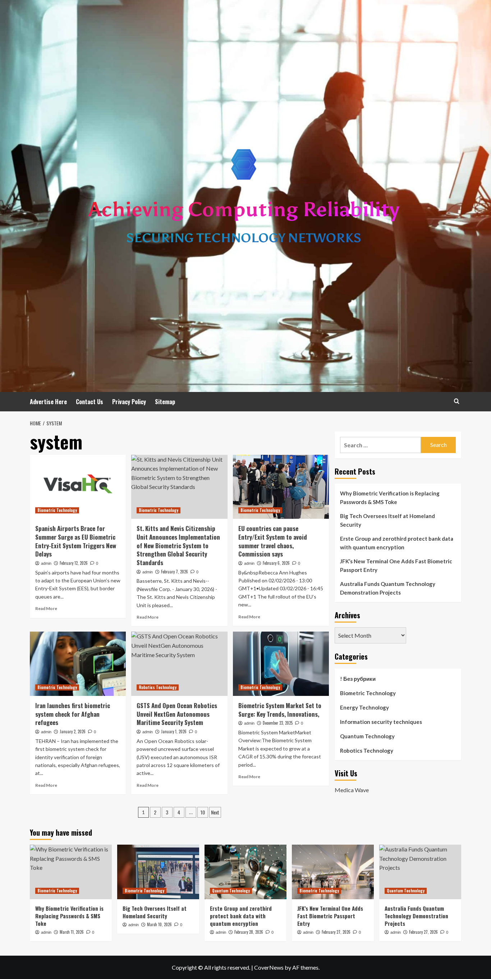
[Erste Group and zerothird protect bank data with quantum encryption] (245, 872)
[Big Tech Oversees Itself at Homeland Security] (158, 872)
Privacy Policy (129, 401)
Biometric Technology (57, 510)
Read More (46, 608)
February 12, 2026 (74, 563)
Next (215, 812)
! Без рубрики (358, 678)
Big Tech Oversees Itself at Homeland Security (387, 520)
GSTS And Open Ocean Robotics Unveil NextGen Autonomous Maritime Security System (177, 714)
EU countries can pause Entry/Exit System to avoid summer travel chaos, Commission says (272, 541)
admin (46, 563)
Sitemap (165, 401)
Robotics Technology (157, 687)
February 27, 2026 (336, 932)
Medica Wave (352, 789)
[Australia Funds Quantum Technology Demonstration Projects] (420, 872)
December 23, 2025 (278, 723)
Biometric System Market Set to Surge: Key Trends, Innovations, (279, 710)
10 (203, 812)
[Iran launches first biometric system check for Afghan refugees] (78, 664)
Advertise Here (48, 401)
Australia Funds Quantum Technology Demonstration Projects (387, 588)
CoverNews (269, 967)
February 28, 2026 (248, 932)
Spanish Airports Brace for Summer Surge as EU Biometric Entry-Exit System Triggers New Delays (75, 541)
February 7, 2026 (174, 571)
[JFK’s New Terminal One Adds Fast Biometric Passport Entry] (333, 872)
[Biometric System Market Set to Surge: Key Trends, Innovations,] (281, 664)
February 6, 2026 (276, 563)
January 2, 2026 (73, 731)
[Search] (456, 401)
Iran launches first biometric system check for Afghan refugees (72, 714)
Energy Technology (364, 707)
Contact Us (89, 401)
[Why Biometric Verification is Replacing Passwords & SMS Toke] (71, 872)
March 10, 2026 (159, 924)
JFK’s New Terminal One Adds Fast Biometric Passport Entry (396, 565)
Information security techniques (381, 722)
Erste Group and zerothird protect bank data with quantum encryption (396, 542)
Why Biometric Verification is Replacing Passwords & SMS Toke (390, 497)
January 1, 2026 (174, 731)
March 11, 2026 (72, 932)
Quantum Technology (367, 736)
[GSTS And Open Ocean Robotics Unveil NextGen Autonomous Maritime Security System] (179, 664)
